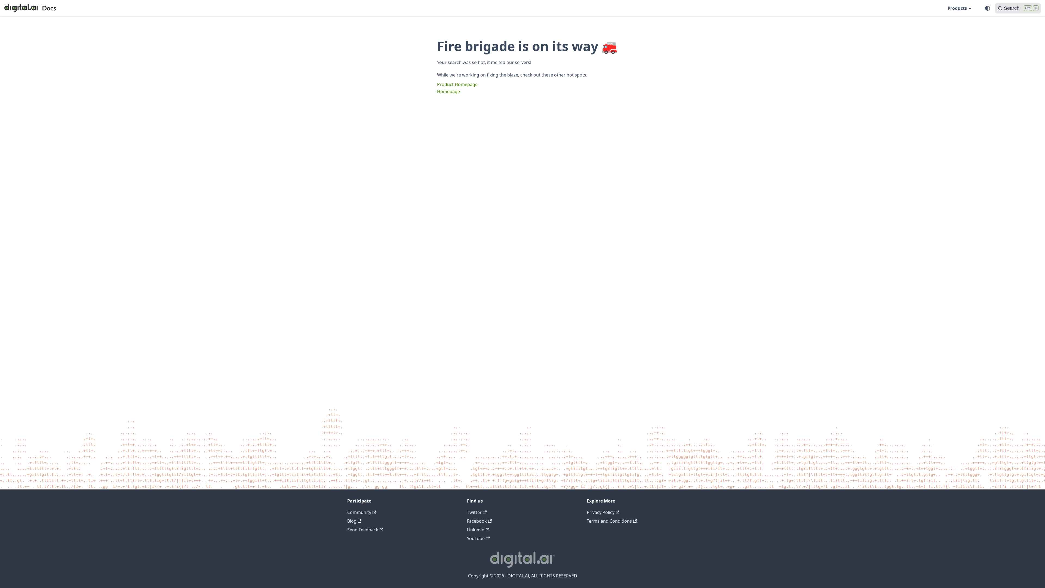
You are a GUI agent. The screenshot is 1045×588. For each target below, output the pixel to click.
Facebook (477, 521)
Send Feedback (362, 530)
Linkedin (475, 530)
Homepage (448, 91)
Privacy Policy (600, 512)
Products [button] (957, 8)
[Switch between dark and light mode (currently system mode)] (987, 8)
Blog (351, 521)
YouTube (476, 538)
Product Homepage (457, 84)
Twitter (474, 512)
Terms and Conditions (609, 521)
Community (359, 512)
